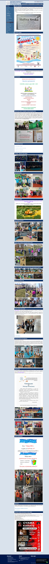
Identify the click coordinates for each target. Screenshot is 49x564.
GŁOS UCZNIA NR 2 (18, 336)
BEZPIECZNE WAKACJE (10, 558)
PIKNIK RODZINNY (10, 560)
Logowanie (41, 1)
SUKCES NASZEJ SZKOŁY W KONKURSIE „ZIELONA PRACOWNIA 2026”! (13, 561)
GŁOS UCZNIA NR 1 (18, 335)
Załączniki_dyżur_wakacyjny (19, 151)
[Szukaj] (35, 1)
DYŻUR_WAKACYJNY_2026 (19, 146)
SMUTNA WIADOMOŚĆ (10, 557)
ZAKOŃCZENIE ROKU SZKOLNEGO (12, 559)
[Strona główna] (36, 1)
